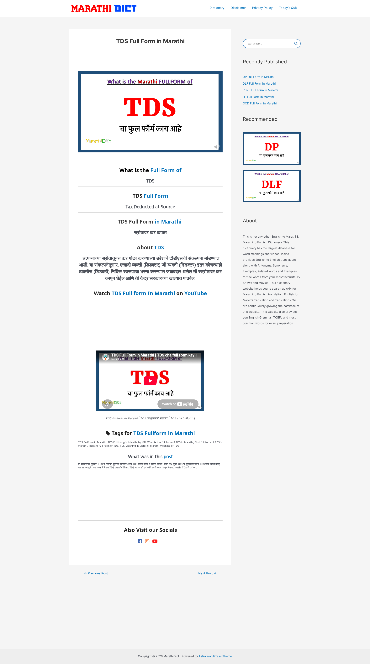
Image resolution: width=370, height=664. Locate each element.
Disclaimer (238, 8)
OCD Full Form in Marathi (260, 103)
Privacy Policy (262, 8)
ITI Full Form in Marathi (258, 97)
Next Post (207, 573)
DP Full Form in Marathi (258, 77)
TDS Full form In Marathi (143, 293)
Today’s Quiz (288, 8)
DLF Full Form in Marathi (259, 83)
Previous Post (96, 573)
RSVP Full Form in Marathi (260, 90)
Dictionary (217, 8)
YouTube (195, 293)
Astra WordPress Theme (215, 656)
